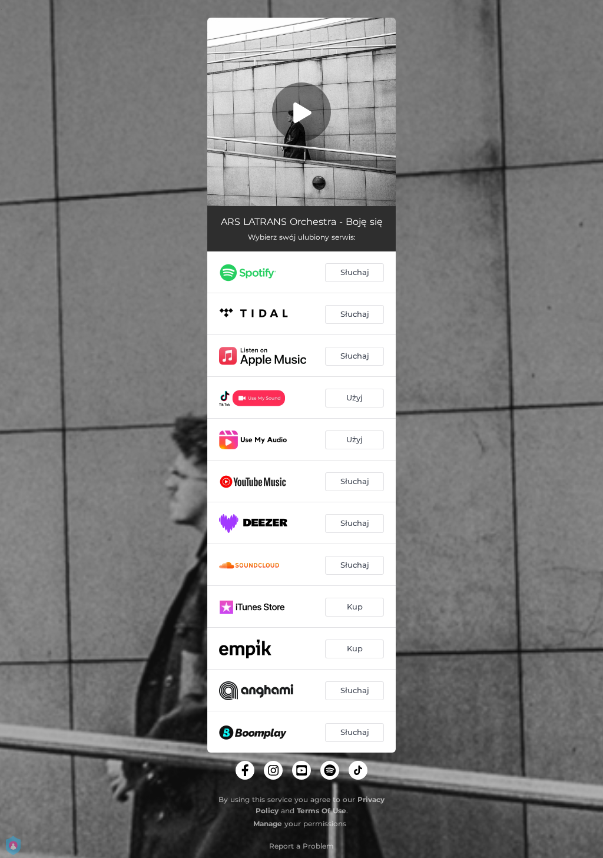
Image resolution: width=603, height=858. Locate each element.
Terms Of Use (321, 810)
